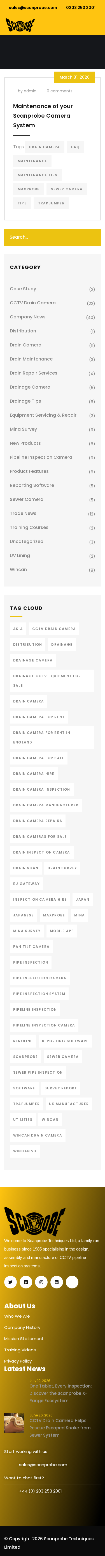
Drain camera (25, 345)
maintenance (32, 161)
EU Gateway (26, 883)
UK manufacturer (69, 1103)
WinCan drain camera (37, 1135)
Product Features (29, 471)
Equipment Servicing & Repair (43, 415)
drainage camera (33, 660)
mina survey (27, 930)
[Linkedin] (56, 1282)
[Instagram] (41, 1282)
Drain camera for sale (38, 758)
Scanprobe (25, 1056)
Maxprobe (29, 189)
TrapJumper (51, 203)
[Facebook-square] (26, 1282)
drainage (62, 644)
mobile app (62, 930)
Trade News (23, 513)
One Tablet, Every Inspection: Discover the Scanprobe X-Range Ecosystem (60, 1393)
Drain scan (25, 868)
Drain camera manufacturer (45, 805)
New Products (25, 443)
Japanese (23, 915)
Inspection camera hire (40, 899)
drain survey (62, 868)
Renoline (23, 1041)
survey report (61, 1088)
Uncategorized (26, 541)
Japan (82, 899)
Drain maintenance (31, 359)
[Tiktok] (72, 1282)
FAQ (75, 147)
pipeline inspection (35, 1009)
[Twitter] (10, 1282)
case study (23, 289)
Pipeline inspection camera (44, 1025)
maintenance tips (37, 175)
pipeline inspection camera (41, 457)
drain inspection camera (41, 852)
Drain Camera (44, 147)
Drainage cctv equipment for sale (47, 681)
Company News (28, 317)
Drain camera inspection (41, 789)
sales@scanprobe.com (33, 7)
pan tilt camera (31, 946)
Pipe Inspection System (39, 993)
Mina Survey (23, 429)
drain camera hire (33, 773)
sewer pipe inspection (38, 1072)
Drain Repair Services (33, 373)
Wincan (18, 569)
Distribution (23, 331)
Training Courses (29, 527)
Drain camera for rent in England (41, 737)
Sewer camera (67, 189)
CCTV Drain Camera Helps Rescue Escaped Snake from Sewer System (60, 1428)
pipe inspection (30, 962)
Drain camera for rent (39, 717)
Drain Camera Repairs (37, 820)
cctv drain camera (54, 628)
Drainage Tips (25, 401)
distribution (27, 644)
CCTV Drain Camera (33, 303)
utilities (22, 1119)
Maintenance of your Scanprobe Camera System (43, 115)
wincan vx (25, 1151)
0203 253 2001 (80, 7)
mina (79, 915)
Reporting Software (32, 485)
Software (24, 1088)
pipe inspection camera (39, 978)
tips (22, 203)
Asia (18, 628)
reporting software (65, 1041)
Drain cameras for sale (40, 836)
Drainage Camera (30, 387)
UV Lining (20, 555)
